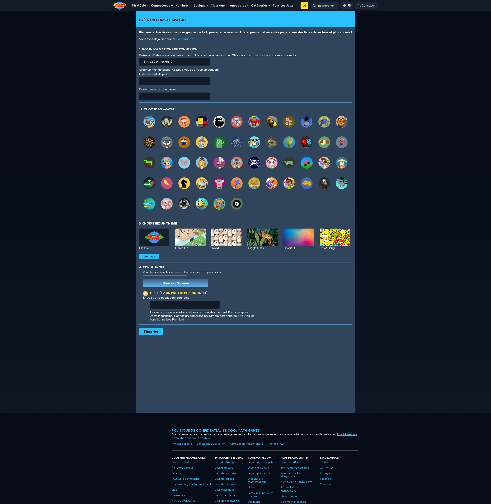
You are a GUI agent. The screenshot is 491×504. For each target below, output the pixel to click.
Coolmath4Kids (290, 462)
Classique (218, 5)
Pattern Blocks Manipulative (289, 489)
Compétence (160, 5)
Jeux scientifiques (226, 495)
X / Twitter (326, 467)
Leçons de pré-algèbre (261, 462)
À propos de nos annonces (246, 443)
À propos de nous (183, 467)
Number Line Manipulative (296, 482)
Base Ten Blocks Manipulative (290, 475)
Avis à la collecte (182, 443)
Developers (178, 495)
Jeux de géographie (227, 500)
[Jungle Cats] (262, 237)
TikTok (324, 462)
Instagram (326, 473)
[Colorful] (298, 237)
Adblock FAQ (276, 443)
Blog (174, 489)
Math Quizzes (289, 496)
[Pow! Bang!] (335, 237)
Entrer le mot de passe (154, 74)
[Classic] (154, 237)
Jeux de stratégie (225, 462)
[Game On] (190, 237)
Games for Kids (181, 462)
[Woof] (226, 237)
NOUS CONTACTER (184, 500)
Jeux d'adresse (224, 467)
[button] (304, 5)
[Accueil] (119, 5)
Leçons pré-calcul (259, 473)
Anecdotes (238, 5)
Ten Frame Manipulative (295, 467)
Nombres (182, 5)
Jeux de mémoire (225, 484)
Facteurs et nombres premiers (260, 494)
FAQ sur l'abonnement (185, 478)
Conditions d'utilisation (210, 443)
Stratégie (139, 5)
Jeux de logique (224, 478)
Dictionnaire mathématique (257, 480)
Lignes (252, 487)
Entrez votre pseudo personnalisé (166, 297)
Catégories (259, 5)
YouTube (325, 484)
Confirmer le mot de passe (157, 89)
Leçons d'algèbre (258, 467)
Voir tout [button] (149, 256)
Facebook (326, 478)
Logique (200, 5)
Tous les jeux (283, 5)
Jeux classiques (224, 489)
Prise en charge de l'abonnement (191, 484)
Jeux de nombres (225, 473)
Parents (176, 473)
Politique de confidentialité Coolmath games (216, 430)
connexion (185, 39)
